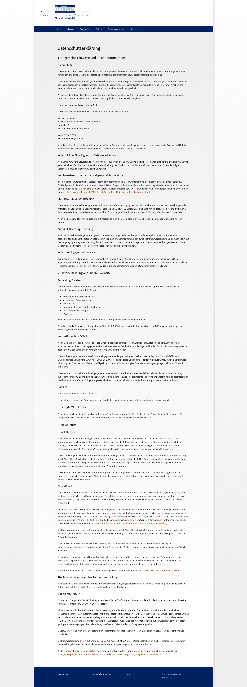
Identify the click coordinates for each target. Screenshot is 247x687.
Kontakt (134, 29)
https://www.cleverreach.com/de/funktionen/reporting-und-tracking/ (133, 523)
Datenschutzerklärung (103, 674)
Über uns (70, 29)
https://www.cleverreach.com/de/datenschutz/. (159, 570)
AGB (129, 674)
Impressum (64, 674)
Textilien (99, 29)
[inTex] (123, 13)
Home (59, 29)
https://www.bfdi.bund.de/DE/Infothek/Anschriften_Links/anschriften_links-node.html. (108, 192)
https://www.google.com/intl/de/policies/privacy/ (81, 654)
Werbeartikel (85, 29)
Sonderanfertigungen (116, 29)
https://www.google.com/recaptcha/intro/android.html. (137, 654)
